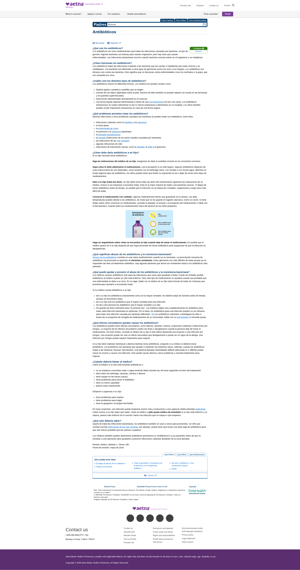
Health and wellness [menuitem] (136, 14)
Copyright (192, 487)
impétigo (128, 122)
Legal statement (189, 538)
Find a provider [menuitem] (211, 14)
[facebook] (130, 518)
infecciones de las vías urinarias (123, 427)
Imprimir (114, 43)
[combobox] (155, 24)
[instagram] (160, 518)
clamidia (140, 147)
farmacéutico (183, 317)
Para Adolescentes (197, 20)
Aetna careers (187, 542)
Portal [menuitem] (227, 14)
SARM (174, 469)
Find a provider (130, 539)
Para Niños (181, 20)
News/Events (129, 532)
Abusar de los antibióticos (105, 257)
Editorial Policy (109, 487)
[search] (232, 5)
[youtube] (169, 518)
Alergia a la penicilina (104, 467)
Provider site (185, 6)
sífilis (150, 147)
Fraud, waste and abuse (163, 532)
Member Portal (130, 535)
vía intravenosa (156, 102)
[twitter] (150, 518)
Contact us (214, 6)
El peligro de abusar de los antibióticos (110, 463)
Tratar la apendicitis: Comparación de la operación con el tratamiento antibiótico (148, 465)
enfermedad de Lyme (108, 128)
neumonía (116, 131)
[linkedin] (140, 518)
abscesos (142, 122)
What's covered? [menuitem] (73, 14)
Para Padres (167, 20)
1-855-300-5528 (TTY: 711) (77, 535)
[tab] (197, 454)
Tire (153, 314)
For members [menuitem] (114, 14)
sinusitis (102, 138)
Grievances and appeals (163, 528)
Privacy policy (187, 535)
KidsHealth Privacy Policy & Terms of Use (152, 487)
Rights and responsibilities (164, 535)
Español (200, 6)
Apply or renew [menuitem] (94, 14)
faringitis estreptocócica (109, 135)
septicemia (200, 409)
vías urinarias (123, 141)
